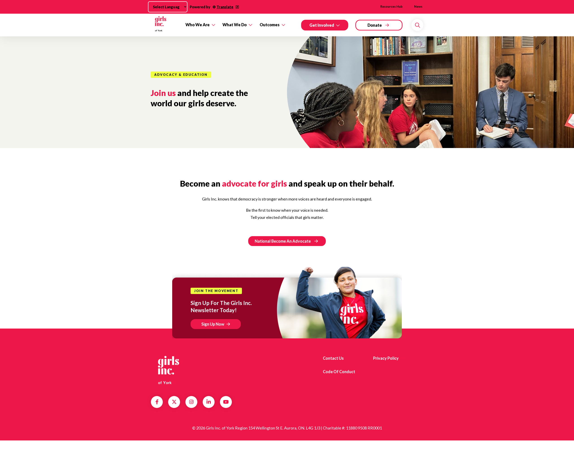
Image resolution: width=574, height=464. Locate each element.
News (418, 6)
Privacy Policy (386, 358)
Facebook (157, 401)
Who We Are (197, 24)
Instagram (191, 401)
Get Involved (321, 25)
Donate (374, 25)
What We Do (234, 24)
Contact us (333, 358)
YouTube (226, 401)
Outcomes (270, 24)
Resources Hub (391, 6)
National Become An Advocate (283, 241)
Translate (225, 7)
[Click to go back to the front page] (165, 25)
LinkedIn (208, 401)
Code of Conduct (339, 371)
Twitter (174, 401)
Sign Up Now (212, 324)
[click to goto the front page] (169, 370)
